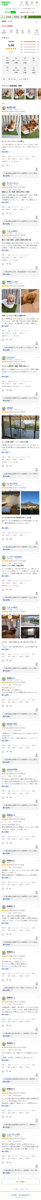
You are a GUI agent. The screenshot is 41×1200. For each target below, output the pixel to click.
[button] (7, 94)
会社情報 (14, 1195)
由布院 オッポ (7, 21)
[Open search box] (4, 79)
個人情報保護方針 (24, 1195)
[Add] (36, 22)
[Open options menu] (38, 107)
